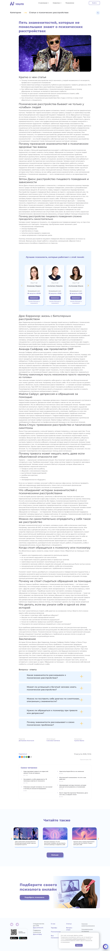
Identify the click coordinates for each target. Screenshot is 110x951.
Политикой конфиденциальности (75, 939)
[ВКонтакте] (20, 757)
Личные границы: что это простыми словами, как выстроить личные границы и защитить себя (54, 843)
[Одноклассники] (22, 757)
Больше (54, 855)
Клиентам (56, 3)
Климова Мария (34, 286)
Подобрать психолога (34, 897)
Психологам (70, 3)
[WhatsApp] (26, 757)
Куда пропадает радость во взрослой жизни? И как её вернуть (36, 772)
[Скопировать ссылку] (31, 757)
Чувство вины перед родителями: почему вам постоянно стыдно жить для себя (83, 843)
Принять (79, 945)
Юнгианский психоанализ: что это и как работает (72, 778)
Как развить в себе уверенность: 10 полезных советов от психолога (35, 780)
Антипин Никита (55, 286)
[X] (29, 757)
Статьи (69, 924)
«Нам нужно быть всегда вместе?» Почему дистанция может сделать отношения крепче (25, 843)
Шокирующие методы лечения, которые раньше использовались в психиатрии (72, 786)
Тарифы (54, 928)
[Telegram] (24, 757)
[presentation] (12, 839)
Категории (15, 12)
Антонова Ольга (76, 286)
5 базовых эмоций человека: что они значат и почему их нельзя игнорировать (38, 787)
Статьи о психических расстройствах (49, 12)
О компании (42, 3)
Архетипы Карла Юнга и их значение (71, 771)
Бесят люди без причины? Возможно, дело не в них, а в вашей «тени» (73, 793)
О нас (53, 924)
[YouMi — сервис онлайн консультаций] (17, 3)
